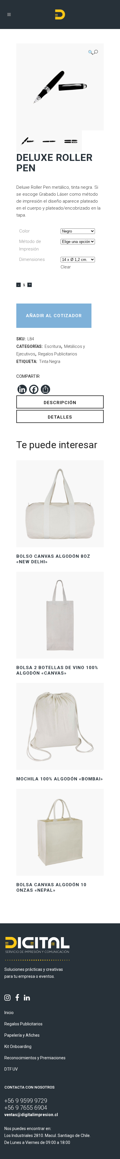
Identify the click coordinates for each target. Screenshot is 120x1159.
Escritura (53, 346)
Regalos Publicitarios (57, 354)
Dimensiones (32, 259)
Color (24, 231)
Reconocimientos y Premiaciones (35, 1058)
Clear (66, 267)
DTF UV (11, 1069)
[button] (93, 52)
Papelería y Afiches (22, 1035)
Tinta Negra (49, 361)
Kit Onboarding (17, 1046)
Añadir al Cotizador (54, 315)
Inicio (9, 1012)
